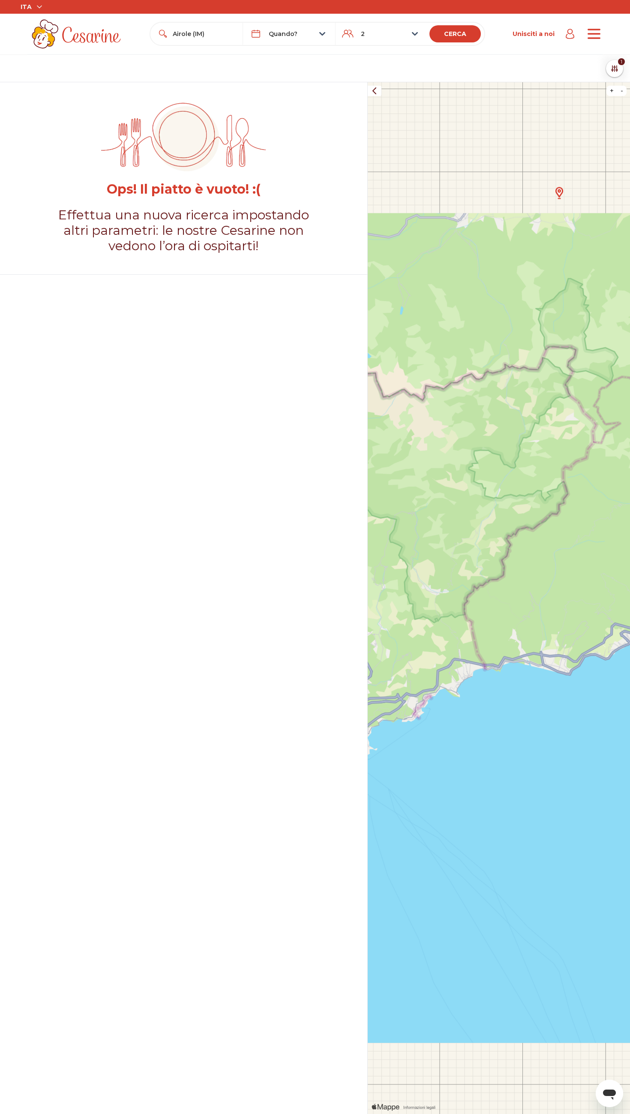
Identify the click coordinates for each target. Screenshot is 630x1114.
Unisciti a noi (534, 34)
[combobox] (204, 34)
